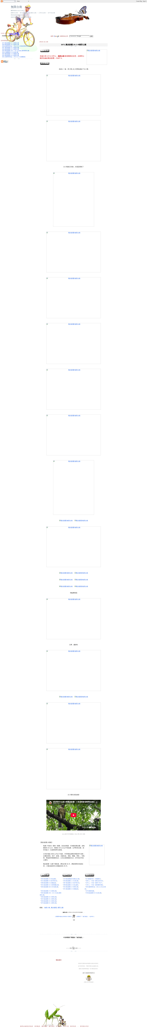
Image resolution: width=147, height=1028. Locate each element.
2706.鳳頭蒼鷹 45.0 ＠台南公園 (93, 893)
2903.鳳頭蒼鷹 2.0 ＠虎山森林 (48, 879)
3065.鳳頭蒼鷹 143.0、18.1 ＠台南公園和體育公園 (15, 50)
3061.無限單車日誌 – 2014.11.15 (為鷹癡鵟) (14, 56)
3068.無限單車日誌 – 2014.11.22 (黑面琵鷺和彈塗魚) (16, 46)
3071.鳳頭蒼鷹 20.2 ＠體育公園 (73, 45)
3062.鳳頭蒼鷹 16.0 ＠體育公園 (10, 55)
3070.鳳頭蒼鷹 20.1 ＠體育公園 (48, 903)
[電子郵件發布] (73, 920)
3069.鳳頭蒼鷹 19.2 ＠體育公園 (48, 901)
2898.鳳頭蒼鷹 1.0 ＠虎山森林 (70, 885)
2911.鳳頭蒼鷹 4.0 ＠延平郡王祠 (49, 880)
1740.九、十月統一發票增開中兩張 (94, 885)
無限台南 (16, 6)
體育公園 (60, 907)
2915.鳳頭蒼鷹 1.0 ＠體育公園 (70, 887)
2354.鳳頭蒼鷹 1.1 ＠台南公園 (70, 880)
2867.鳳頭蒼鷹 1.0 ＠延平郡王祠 (71, 883)
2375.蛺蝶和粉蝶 (90, 891)
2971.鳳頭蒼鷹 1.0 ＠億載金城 (70, 889)
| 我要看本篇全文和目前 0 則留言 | (63, 916)
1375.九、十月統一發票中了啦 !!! (94, 883)
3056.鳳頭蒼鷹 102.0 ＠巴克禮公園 (49, 887)
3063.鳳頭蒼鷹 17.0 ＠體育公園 (48, 891)
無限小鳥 (47, 907)
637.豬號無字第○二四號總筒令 (93, 879)
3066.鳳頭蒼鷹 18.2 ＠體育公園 (48, 897)
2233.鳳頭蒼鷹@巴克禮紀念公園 (71, 879)
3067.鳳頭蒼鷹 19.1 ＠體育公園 (48, 899)
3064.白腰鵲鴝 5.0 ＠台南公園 (10, 52)
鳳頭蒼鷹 (54, 907)
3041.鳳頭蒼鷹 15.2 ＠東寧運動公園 (50, 885)
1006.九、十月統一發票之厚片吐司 (94, 880)
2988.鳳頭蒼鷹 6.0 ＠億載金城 (48, 883)
